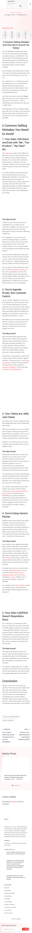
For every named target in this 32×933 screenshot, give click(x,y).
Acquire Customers (9, 904)
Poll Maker (7, 899)
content (8, 557)
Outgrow (6, 887)
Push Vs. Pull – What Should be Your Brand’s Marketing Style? (24, 734)
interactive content (15, 570)
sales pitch (9, 153)
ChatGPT (5, 34)
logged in (14, 801)
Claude (19, 34)
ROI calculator (20, 585)
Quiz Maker (7, 890)
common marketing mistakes (11, 716)
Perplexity (12, 34)
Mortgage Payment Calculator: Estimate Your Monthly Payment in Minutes (16, 877)
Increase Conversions (10, 907)
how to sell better (8, 720)
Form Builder (7, 896)
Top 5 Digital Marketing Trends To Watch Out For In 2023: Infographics (8, 736)
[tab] (12, 785)
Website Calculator (9, 893)
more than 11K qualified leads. (12, 369)
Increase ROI (7, 910)
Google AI (25, 34)
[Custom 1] (3, 4)
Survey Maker (8, 901)
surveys (12, 577)
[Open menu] (30, 4)
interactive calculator (9, 367)
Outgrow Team (10, 779)
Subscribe (25, 929)
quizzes (22, 575)
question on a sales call (19, 269)
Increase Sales (8, 913)
